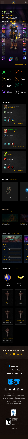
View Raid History (16, 233)
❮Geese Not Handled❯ (7, 18)
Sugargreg (7, 11)
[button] (3, 27)
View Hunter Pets (13, 179)
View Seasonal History (7, 211)
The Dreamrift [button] (6, 244)
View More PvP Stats (15, 268)
